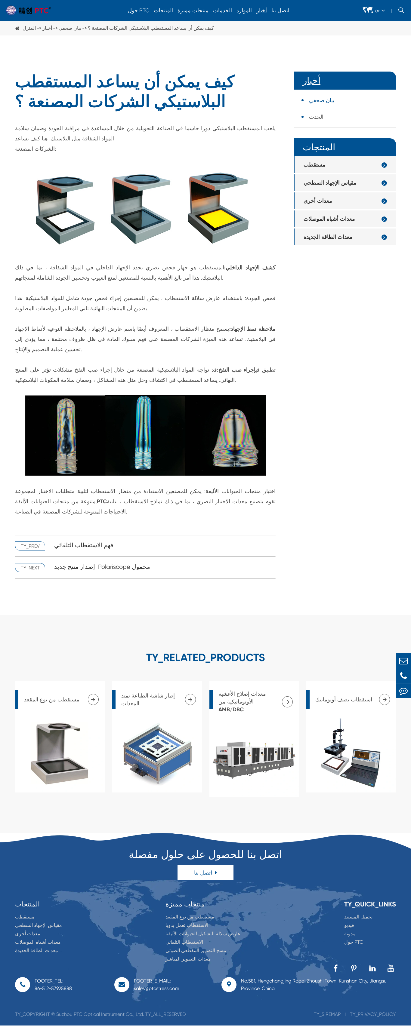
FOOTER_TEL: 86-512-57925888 (53, 984)
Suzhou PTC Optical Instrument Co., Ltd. (100, 1014)
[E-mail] (403, 660)
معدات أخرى (318, 201)
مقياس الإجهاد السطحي (330, 182)
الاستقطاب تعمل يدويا (186, 925)
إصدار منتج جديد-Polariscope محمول (102, 566)
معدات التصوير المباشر (188, 959)
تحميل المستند (358, 917)
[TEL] (403, 675)
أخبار (261, 10)
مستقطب (315, 164)
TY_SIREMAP (327, 1014)
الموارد (244, 10)
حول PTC (138, 10)
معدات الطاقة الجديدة (328, 237)
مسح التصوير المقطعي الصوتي (195, 950)
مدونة (350, 934)
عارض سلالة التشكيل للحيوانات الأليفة (203, 934)
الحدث (316, 117)
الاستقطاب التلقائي (184, 942)
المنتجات (163, 10)
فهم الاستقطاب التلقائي (83, 545)
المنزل (29, 28)
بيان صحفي (70, 28)
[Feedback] (403, 690)
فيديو (349, 925)
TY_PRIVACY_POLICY (373, 1014)
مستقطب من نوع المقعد (189, 917)
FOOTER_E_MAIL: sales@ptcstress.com (156, 984)
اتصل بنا (280, 10)
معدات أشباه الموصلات (329, 219)
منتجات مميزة (193, 10)
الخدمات (222, 10)
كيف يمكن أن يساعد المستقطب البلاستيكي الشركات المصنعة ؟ (151, 28)
